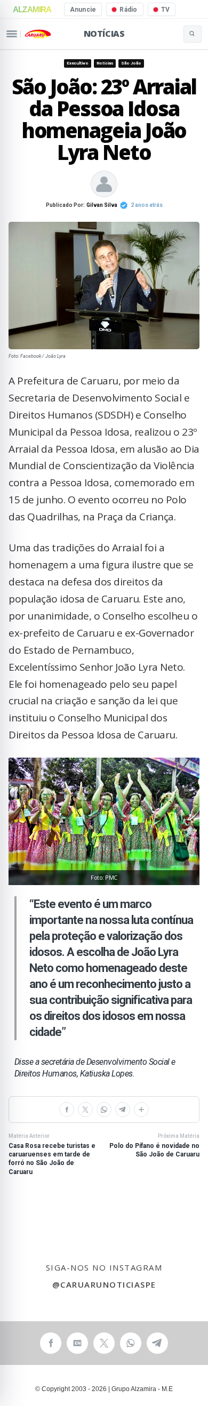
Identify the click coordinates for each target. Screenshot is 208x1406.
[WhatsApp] (104, 1109)
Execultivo (78, 63)
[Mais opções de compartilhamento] (141, 1109)
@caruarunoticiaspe (104, 1284)
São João (131, 63)
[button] (104, 821)
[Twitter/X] (85, 1109)
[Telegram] (122, 1109)
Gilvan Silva (101, 205)
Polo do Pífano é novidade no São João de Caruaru (154, 1146)
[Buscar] (192, 34)
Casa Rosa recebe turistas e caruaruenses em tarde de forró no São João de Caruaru (52, 1154)
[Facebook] (66, 1109)
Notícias (104, 33)
